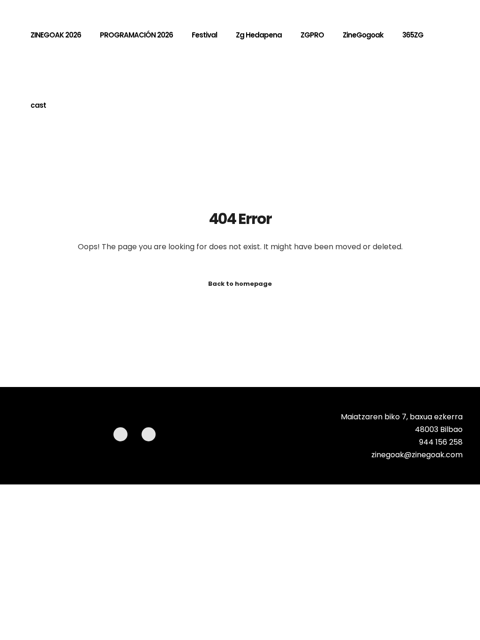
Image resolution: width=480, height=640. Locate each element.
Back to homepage (240, 283)
